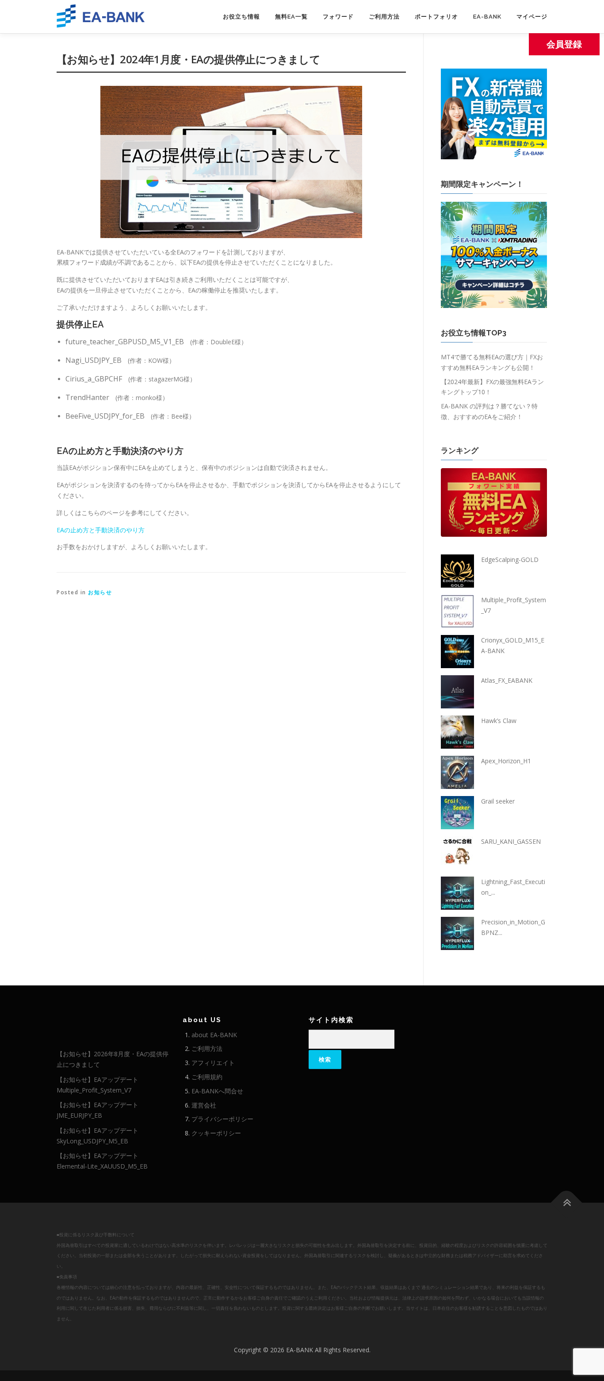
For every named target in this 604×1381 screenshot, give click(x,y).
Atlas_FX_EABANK (506, 680)
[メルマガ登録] (494, 113)
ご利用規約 (206, 1077)
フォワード (338, 16)
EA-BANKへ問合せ (217, 1091)
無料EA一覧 (291, 16)
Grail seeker (498, 801)
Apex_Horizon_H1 (506, 761)
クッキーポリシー (216, 1133)
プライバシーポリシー (222, 1119)
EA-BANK (487, 16)
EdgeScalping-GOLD (510, 559)
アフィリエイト (213, 1062)
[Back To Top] (566, 1203)
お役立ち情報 (241, 16)
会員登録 (564, 44)
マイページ (531, 16)
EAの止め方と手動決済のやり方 (101, 530)
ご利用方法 (384, 16)
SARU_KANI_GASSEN (511, 841)
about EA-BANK (214, 1035)
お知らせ (100, 592)
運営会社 (203, 1105)
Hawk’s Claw (498, 720)
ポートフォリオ (436, 16)
